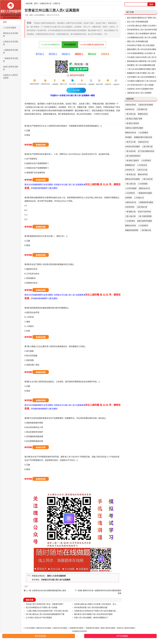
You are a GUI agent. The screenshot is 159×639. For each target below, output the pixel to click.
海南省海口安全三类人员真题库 (139, 93)
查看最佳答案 (41, 145)
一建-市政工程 (130, 114)
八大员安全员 (142, 165)
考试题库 (128, 137)
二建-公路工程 (130, 216)
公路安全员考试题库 (10, 43)
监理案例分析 (130, 165)
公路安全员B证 (130, 105)
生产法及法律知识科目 (146, 151)
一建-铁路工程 (145, 230)
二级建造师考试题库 (10, 51)
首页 (5, 22)
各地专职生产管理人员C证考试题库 (141, 45)
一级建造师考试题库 (10, 59)
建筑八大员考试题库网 (56, 576)
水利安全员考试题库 (132, 146)
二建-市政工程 (147, 146)
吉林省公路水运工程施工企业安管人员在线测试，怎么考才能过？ (99, 604)
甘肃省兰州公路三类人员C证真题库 (55, 580)
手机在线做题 (40, 636)
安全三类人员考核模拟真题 (137, 22)
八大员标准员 (130, 221)
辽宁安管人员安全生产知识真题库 (39, 618)
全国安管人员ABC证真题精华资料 (140, 89)
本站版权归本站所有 (79, 631)
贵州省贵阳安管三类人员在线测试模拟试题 (90, 607)
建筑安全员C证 (144, 188)
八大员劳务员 (146, 160)
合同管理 (128, 198)
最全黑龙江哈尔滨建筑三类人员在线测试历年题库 (93, 614)
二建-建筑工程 (142, 109)
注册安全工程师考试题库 (10, 76)
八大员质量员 (143, 133)
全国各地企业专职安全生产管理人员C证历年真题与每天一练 (97, 611)
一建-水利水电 (130, 151)
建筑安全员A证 (130, 133)
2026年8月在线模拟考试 (50, 45)
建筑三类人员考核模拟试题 (137, 41)
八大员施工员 (139, 198)
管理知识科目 (143, 114)
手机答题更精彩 (70, 45)
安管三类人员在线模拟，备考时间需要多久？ (91, 618)
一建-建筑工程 (130, 212)
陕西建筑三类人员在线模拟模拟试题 (141, 65)
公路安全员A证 (143, 142)
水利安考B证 (129, 207)
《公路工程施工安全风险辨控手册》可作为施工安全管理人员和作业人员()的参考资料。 (59, 611)
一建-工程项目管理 (144, 216)
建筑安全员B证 (130, 225)
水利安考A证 (129, 109)
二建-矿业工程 (142, 170)
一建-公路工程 (130, 184)
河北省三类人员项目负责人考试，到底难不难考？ (45, 604)
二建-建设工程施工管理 (133, 119)
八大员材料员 (143, 225)
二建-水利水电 (147, 179)
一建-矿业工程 (130, 142)
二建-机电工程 (142, 207)
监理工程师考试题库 (10, 68)
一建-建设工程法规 (132, 123)
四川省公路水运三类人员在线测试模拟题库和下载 (45, 614)
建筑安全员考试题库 (10, 34)
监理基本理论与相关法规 (143, 137)
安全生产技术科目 (144, 212)
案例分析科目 (143, 174)
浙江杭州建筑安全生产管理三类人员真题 (41, 607)
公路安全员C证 (45, 3)
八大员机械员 (143, 184)
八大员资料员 (130, 193)
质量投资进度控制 (131, 230)
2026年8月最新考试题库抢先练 (92, 45)
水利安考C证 (129, 170)
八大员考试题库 (9, 28)
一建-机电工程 (130, 174)
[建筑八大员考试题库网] (10, 9)
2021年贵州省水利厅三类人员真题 (140, 85)
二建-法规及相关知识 (132, 156)
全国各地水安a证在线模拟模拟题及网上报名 (49, 590)
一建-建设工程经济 (132, 160)
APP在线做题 (122, 636)
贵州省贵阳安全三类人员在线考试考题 (142, 30)
